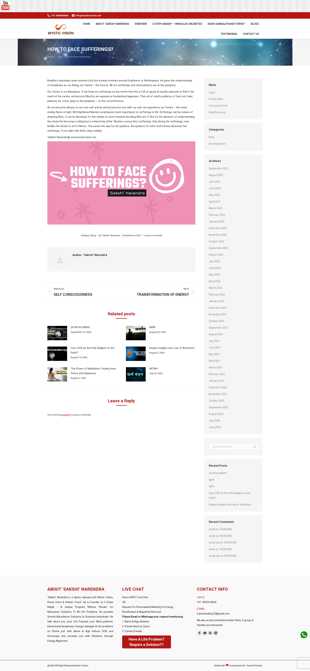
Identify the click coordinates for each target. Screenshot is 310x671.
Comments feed (218, 105)
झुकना (211, 479)
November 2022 (218, 234)
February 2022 (217, 294)
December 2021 (218, 307)
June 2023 (215, 188)
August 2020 (216, 414)
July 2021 (214, 341)
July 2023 (214, 181)
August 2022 (216, 254)
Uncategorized (217, 143)
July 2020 (214, 420)
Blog (93, 235)
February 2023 (217, 214)
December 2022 (218, 228)
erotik (212, 529)
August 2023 (216, 175)
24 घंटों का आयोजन (80, 327)
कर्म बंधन (153, 368)
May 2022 (214, 274)
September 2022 (218, 248)
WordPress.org (217, 112)
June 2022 (215, 268)
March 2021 (215, 367)
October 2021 (216, 321)
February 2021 (217, 374)
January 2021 (216, 380)
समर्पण (152, 327)
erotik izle (214, 542)
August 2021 (216, 334)
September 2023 (218, 168)
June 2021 (215, 347)
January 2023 (216, 221)
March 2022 (215, 287)
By (109, 235)
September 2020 (218, 407)
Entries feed (216, 99)
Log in (212, 92)
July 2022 (214, 261)
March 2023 (215, 208)
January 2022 (216, 301)
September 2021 (218, 327)
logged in (66, 414)
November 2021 (218, 314)
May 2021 (214, 354)
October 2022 (216, 241)
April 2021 (214, 360)
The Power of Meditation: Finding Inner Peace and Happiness (93, 371)
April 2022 (214, 281)
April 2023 (214, 201)
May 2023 (214, 195)
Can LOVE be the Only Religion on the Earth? (92, 350)
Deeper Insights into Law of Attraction (171, 348)
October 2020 (216, 400)
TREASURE (225, 529)
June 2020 (215, 427)
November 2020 (218, 394)
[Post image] (57, 333)
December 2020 (218, 387)
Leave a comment (153, 235)
